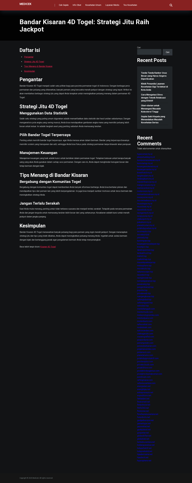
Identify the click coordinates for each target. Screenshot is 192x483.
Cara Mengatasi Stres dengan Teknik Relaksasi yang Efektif (153, 97)
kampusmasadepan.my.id (148, 160)
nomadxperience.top (146, 281)
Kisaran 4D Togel (48, 246)
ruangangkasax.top (145, 296)
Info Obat (77, 5)
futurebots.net (143, 417)
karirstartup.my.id (145, 163)
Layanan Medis (112, 5)
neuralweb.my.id (144, 209)
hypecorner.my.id (144, 154)
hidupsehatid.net (144, 451)
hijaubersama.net (144, 454)
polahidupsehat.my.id (146, 228)
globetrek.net (143, 439)
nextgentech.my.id (145, 213)
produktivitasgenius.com (148, 371)
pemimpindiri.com (145, 343)
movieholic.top (143, 268)
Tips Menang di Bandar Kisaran (38, 66)
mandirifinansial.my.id (146, 182)
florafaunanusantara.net (147, 414)
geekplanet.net (144, 429)
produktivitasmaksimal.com (149, 374)
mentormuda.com (145, 312)
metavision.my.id (144, 191)
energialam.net (143, 386)
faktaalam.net (143, 398)
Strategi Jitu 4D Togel (34, 61)
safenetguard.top (145, 302)
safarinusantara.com (146, 383)
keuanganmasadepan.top (148, 244)
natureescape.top (145, 271)
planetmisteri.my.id (145, 225)
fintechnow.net (143, 405)
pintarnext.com (143, 352)
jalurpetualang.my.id (146, 157)
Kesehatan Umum (93, 5)
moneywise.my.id (145, 197)
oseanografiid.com (145, 336)
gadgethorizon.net (145, 420)
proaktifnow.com (144, 367)
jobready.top (142, 237)
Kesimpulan (29, 71)
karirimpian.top (143, 240)
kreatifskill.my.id (144, 172)
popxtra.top (142, 290)
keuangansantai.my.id (146, 169)
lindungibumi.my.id (145, 179)
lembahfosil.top (144, 253)
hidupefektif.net (144, 448)
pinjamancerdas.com (146, 349)
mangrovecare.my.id (146, 185)
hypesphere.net (144, 460)
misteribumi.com (144, 321)
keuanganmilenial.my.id (147, 166)
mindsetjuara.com (145, 318)
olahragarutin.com (145, 333)
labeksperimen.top (145, 250)
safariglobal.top (144, 299)
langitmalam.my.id (145, 176)
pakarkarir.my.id (144, 222)
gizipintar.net (143, 432)
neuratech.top (143, 275)
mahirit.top (142, 256)
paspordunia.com (145, 340)
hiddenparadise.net (146, 445)
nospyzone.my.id (144, 216)
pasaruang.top (143, 284)
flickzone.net (143, 411)
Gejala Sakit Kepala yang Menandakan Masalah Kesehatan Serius (153, 119)
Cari (139, 47)
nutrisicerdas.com (145, 330)
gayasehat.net (143, 426)
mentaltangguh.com (146, 309)
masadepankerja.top (146, 262)
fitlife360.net (143, 408)
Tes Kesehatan (130, 5)
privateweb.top (144, 293)
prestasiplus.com (145, 361)
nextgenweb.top (144, 278)
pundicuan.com (144, 377)
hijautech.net (142, 457)
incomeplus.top (144, 231)
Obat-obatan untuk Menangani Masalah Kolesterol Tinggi (151, 108)
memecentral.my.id (145, 188)
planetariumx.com (145, 355)
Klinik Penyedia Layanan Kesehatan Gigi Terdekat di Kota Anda (154, 86)
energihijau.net (143, 389)
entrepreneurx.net (145, 392)
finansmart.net (143, 402)
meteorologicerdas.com (148, 315)
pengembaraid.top (145, 287)
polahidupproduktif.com (148, 358)
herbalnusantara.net (146, 442)
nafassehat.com (144, 324)
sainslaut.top (143, 305)
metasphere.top (144, 265)
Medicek (25, 3)
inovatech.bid (143, 234)
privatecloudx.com (145, 364)
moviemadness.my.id (146, 200)
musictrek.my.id (144, 206)
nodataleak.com (144, 327)
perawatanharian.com (146, 346)
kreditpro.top (143, 247)
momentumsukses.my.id (148, 194)
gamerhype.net (144, 423)
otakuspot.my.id (144, 219)
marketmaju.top (144, 259)
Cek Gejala (63, 5)
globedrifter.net (144, 436)
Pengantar (28, 57)
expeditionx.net (144, 395)
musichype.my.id (144, 203)
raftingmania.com (145, 380)
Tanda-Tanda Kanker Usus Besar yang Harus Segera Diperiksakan (154, 76)
